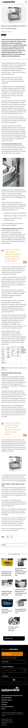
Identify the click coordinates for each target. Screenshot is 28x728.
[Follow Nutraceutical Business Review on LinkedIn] (14, 680)
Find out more (4, 661)
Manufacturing (4, 34)
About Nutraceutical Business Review (11, 695)
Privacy (3, 708)
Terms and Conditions (7, 706)
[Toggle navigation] (26, 2)
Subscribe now (9, 638)
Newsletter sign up (6, 700)
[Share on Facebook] (11, 536)
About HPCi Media (6, 697)
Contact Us (4, 702)
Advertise (4, 704)
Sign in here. (13, 657)
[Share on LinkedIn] (7, 536)
